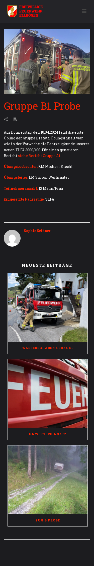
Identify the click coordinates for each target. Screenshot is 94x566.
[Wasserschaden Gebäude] (47, 307)
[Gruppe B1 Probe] (47, 61)
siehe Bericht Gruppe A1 (39, 155)
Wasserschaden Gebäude (47, 348)
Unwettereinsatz (47, 434)
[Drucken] (17, 119)
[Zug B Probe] (47, 479)
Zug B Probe (48, 520)
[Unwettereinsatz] (47, 393)
